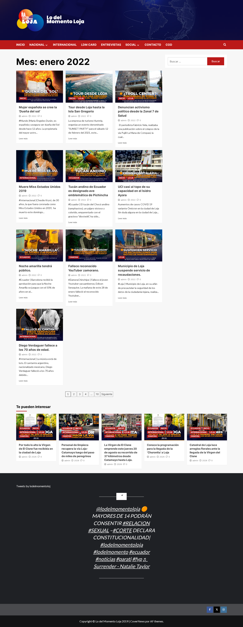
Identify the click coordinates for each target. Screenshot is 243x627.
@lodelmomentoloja (118, 509)
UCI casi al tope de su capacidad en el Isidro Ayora (134, 191)
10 (97, 394)
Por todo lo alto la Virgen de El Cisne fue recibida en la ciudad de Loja (36, 448)
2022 (33, 116)
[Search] (225, 45)
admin (24, 116)
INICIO (20, 44)
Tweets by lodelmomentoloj (33, 486)
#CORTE (122, 530)
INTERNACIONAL (65, 44)
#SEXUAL (98, 530)
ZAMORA (73, 257)
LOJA (81, 98)
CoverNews (137, 621)
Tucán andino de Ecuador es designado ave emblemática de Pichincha (88, 191)
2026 (33, 457)
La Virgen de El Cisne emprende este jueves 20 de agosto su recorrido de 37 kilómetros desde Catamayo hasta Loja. (120, 452)
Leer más (23, 138)
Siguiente (106, 394)
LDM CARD (89, 44)
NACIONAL (36, 44)
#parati (123, 559)
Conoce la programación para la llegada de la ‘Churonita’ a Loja (163, 448)
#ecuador (139, 552)
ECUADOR (74, 178)
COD (169, 44)
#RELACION (136, 523)
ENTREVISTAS (111, 44)
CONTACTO (153, 44)
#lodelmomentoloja (121, 545)
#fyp (137, 559)
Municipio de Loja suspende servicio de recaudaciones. (134, 270)
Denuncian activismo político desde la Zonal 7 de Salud (138, 111)
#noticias (105, 559)
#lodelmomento (110, 552)
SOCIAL (130, 44)
